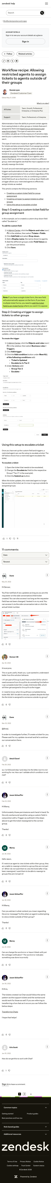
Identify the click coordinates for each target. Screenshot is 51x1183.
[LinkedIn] (17, 61)
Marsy (12, 848)
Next (30, 1094)
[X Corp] (12, 61)
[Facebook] (8, 61)
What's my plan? (43, 103)
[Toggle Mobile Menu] (46, 3)
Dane (11, 576)
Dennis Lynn (14, 90)
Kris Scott (13, 1047)
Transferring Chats (10, 1012)
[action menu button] (47, 575)
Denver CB (13, 657)
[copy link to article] (4, 61)
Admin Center (14, 230)
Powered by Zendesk (28, 1177)
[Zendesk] (25, 1146)
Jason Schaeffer (16, 795)
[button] (23, 1107)
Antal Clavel (14, 758)
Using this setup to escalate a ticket (22, 204)
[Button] (4, 538)
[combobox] (25, 555)
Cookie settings (12, 1165)
